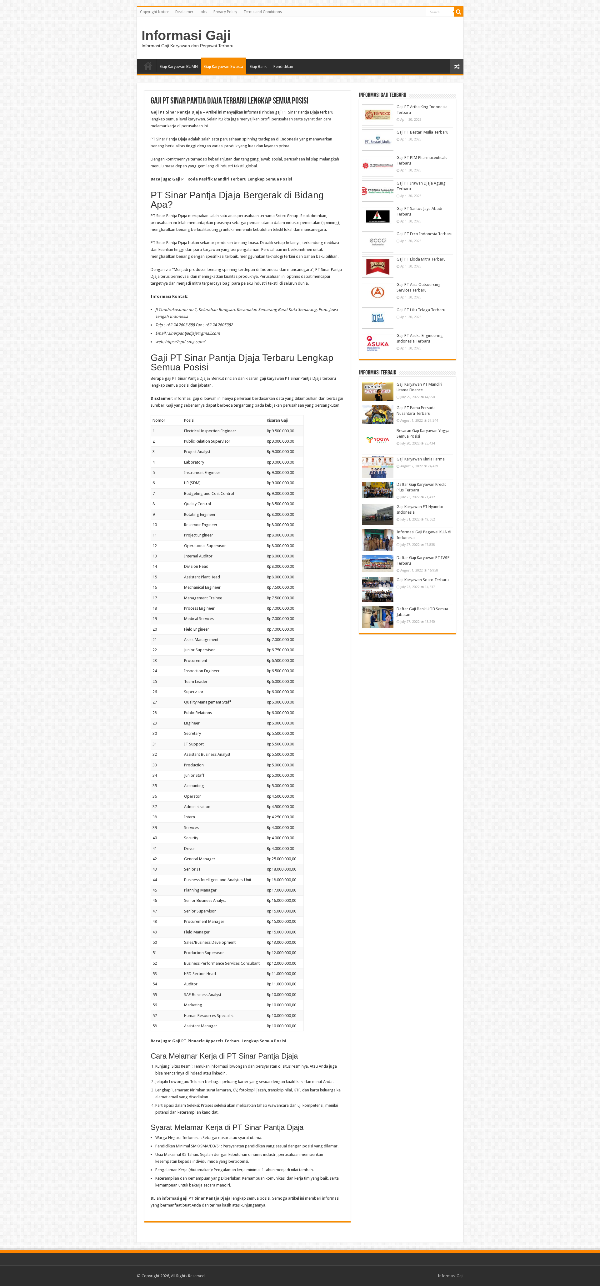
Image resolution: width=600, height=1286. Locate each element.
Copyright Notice (154, 12)
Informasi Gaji (186, 35)
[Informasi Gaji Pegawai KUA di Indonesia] (377, 540)
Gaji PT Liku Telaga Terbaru (421, 310)
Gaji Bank (258, 66)
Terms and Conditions (262, 12)
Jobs (203, 12)
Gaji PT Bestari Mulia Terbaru (422, 132)
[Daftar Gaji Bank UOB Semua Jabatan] (377, 617)
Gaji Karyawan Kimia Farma (421, 459)
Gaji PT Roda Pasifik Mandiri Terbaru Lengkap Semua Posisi (232, 179)
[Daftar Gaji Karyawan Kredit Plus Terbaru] (377, 490)
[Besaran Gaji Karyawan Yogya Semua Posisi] (377, 440)
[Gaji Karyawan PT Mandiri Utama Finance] (377, 391)
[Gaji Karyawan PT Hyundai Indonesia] (377, 514)
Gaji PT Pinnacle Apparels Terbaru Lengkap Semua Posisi (229, 1041)
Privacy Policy (225, 12)
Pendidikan (283, 66)
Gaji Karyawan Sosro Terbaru (423, 579)
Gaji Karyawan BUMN (179, 66)
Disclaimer (184, 12)
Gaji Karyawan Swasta (223, 66)
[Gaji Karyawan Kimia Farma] (377, 467)
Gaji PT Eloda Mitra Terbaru (421, 259)
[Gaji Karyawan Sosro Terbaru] (377, 589)
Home (148, 65)
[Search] (458, 12)
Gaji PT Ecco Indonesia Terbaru (424, 233)
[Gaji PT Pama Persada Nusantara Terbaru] (377, 414)
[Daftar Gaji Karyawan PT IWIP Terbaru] (377, 563)
